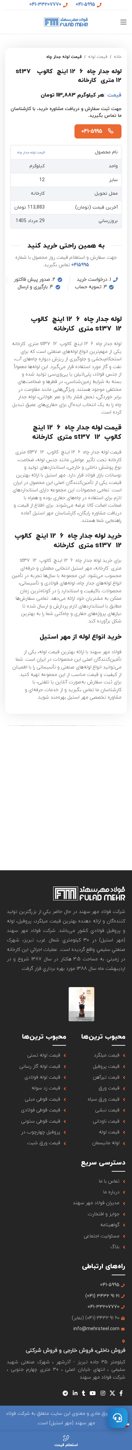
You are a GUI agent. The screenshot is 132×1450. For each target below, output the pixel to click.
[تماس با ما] (117, 1418)
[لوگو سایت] (66, 21)
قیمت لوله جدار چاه (64, 57)
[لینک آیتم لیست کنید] (95, 1055)
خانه (118, 57)
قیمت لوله (97, 57)
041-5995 (91, 131)
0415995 (80, 265)
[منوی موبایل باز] (123, 22)
